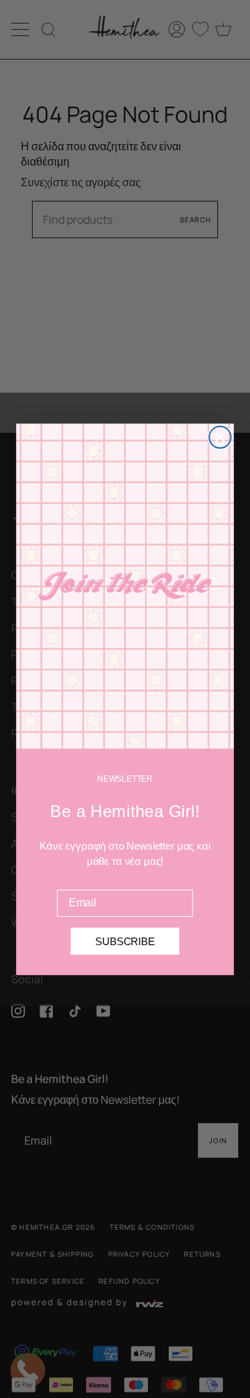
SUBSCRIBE (124, 941)
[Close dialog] (220, 436)
